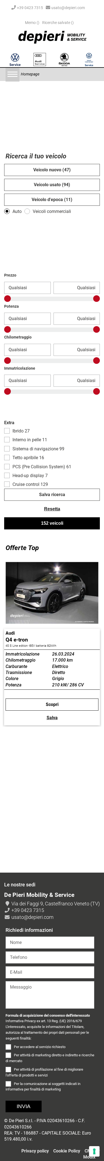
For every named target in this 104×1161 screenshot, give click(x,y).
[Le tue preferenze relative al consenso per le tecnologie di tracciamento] (94, 1151)
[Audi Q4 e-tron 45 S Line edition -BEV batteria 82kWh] (52, 592)
